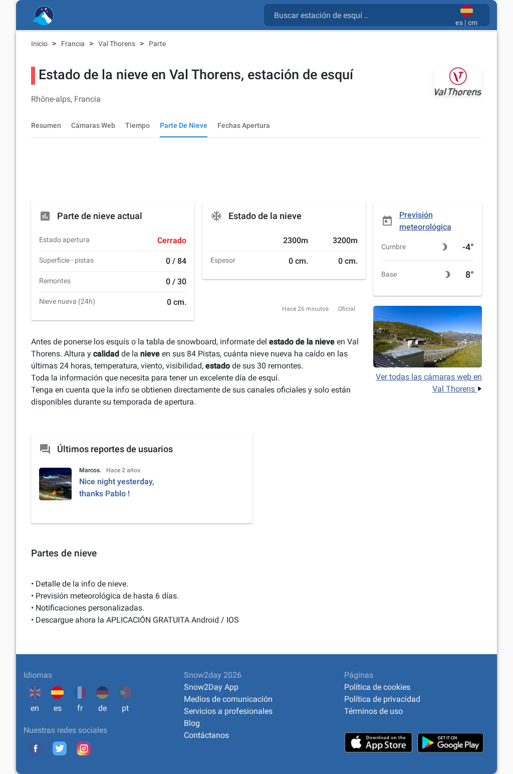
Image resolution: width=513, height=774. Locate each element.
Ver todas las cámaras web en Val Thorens (429, 383)
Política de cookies (377, 687)
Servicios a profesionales (228, 711)
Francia (73, 44)
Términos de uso (373, 711)
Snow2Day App (211, 687)
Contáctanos (206, 735)
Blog (192, 723)
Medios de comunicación (228, 699)
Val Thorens (117, 44)
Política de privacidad (382, 699)
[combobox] (361, 15)
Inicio (40, 44)
